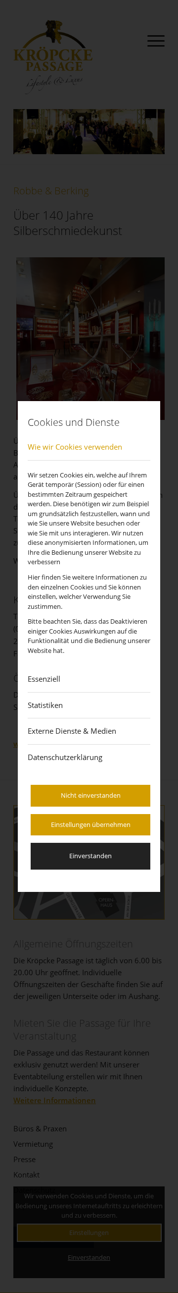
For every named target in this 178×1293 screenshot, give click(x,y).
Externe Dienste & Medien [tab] (72, 731)
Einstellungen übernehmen (91, 824)
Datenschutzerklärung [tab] (65, 757)
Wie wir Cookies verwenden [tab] (75, 447)
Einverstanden (90, 855)
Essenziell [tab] (44, 679)
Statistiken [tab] (45, 705)
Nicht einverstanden (91, 795)
